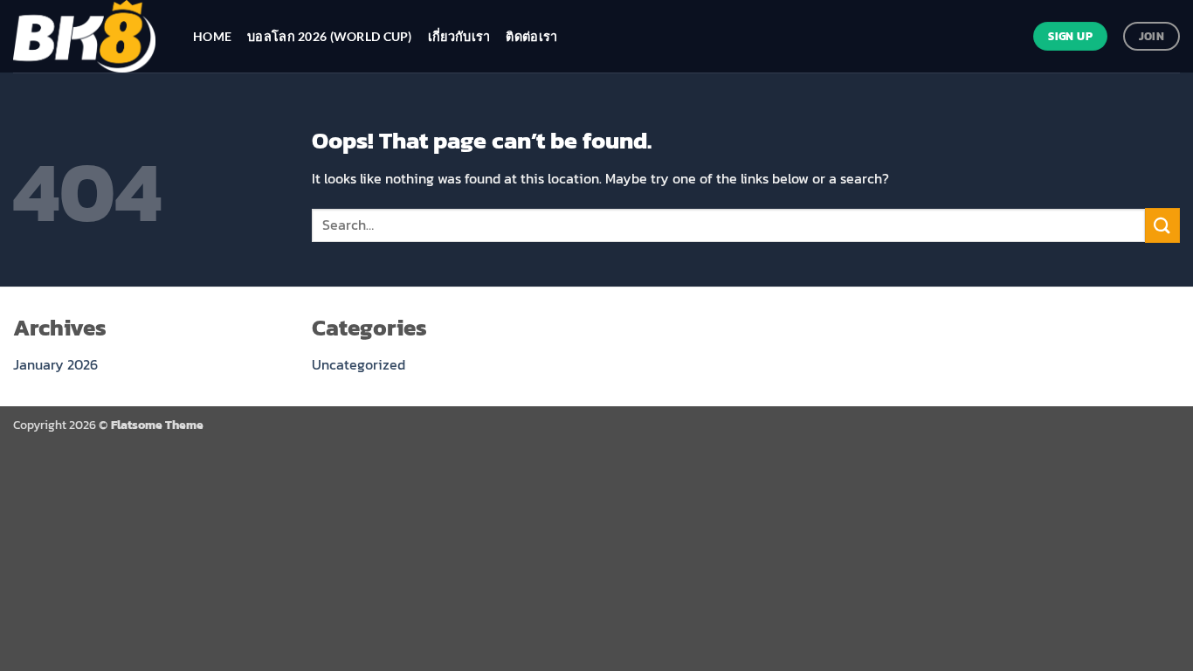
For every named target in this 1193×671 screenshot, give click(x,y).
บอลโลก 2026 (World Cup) (329, 36)
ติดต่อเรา (531, 36)
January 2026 (55, 364)
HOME (212, 36)
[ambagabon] (90, 36)
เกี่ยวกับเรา (459, 36)
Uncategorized (358, 364)
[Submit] (1162, 225)
